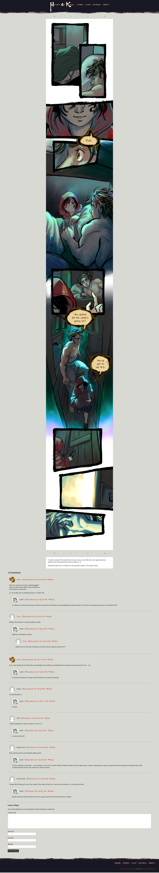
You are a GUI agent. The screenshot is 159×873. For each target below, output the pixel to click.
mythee (19, 579)
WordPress (146, 869)
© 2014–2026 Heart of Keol (127, 869)
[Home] (62, 7)
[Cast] (88, 7)
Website (10, 844)
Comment (12, 813)
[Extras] (97, 7)
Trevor (19, 616)
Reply (51, 579)
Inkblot (153, 869)
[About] (105, 7)
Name (11, 831)
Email (11, 838)
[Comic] (80, 7)
